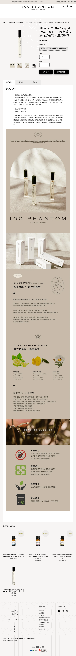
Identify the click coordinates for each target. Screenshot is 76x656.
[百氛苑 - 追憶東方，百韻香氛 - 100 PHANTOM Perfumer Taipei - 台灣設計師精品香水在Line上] (66, 612)
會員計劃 (41, 615)
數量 (40, 61)
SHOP (34, 14)
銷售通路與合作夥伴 (44, 617)
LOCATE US (42, 629)
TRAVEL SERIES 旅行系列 (16, 23)
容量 (40, 53)
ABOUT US (43, 14)
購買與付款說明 (43, 620)
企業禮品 (41, 613)
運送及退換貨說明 (44, 622)
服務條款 (41, 624)
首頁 (4, 23)
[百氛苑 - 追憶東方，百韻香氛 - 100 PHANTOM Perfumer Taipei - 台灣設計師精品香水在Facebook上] (59, 612)
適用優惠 (42, 45)
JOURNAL (51, 14)
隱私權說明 (42, 626)
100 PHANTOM (26, 14)
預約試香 (41, 610)
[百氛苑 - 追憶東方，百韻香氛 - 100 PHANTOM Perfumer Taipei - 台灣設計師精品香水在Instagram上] (63, 612)
